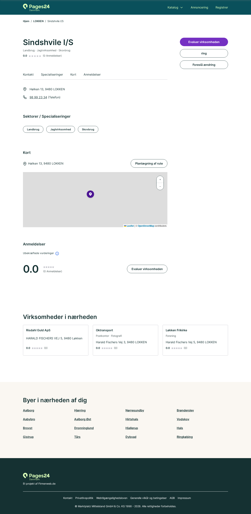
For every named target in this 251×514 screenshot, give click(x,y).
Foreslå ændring (204, 65)
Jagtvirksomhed (60, 129)
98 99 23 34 (38, 97)
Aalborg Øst (82, 419)
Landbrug (33, 129)
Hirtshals (132, 419)
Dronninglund (84, 428)
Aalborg (28, 410)
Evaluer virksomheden (147, 269)
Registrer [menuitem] (222, 7)
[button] (90, 195)
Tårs (77, 437)
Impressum (184, 497)
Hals (180, 428)
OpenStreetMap (146, 225)
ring (204, 53)
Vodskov (183, 419)
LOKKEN (38, 21)
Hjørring (80, 410)
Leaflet (130, 225)
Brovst (27, 428)
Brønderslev (185, 410)
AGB (172, 497)
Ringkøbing (185, 437)
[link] (55, 340)
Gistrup (28, 437)
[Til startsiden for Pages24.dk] (36, 7)
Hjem (26, 21)
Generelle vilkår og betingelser (148, 497)
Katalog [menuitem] (173, 7)
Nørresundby (135, 410)
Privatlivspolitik (84, 497)
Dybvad (131, 437)
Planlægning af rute (149, 163)
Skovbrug (88, 129)
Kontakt (67, 497)
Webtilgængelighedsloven (111, 497)
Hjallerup (132, 428)
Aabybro (29, 419)
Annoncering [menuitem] (199, 7)
